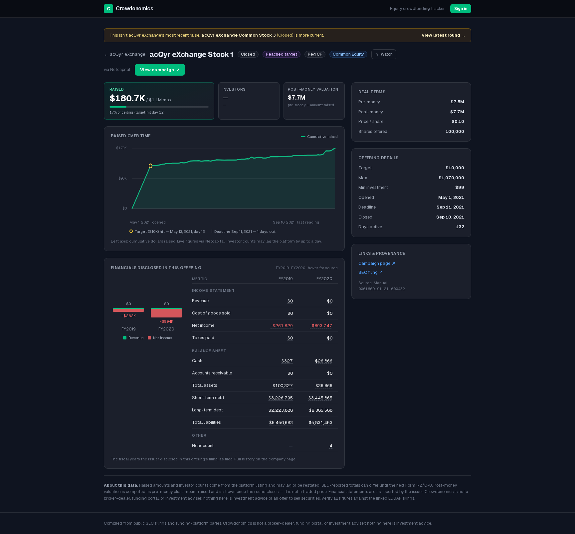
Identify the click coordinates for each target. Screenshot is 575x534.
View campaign (160, 70)
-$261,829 (282, 325)
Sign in (460, 8)
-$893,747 (321, 325)
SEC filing (370, 272)
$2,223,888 (281, 410)
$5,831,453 (320, 422)
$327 (287, 361)
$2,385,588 (320, 410)
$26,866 (323, 361)
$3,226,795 (281, 398)
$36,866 (323, 385)
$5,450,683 (281, 422)
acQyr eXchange (124, 54)
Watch (384, 54)
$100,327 (283, 385)
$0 (290, 301)
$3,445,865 (320, 398)
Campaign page (376, 263)
